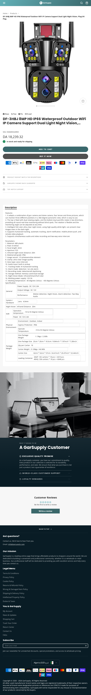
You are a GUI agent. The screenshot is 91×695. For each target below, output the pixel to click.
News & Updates (9, 615)
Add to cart (45, 149)
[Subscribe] (85, 646)
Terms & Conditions (11, 573)
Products (13, 13)
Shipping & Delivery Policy (13, 593)
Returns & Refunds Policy (13, 585)
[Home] (45, 3)
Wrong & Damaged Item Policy (15, 589)
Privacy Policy (8, 577)
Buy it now (46, 156)
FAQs (5, 635)
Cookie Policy (8, 581)
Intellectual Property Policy (14, 597)
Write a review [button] (45, 511)
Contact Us (7, 631)
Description (11, 208)
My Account (7, 611)
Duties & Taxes (9, 601)
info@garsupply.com (16, 544)
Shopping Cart (8, 619)
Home (5, 13)
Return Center (8, 627)
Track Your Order (10, 623)
